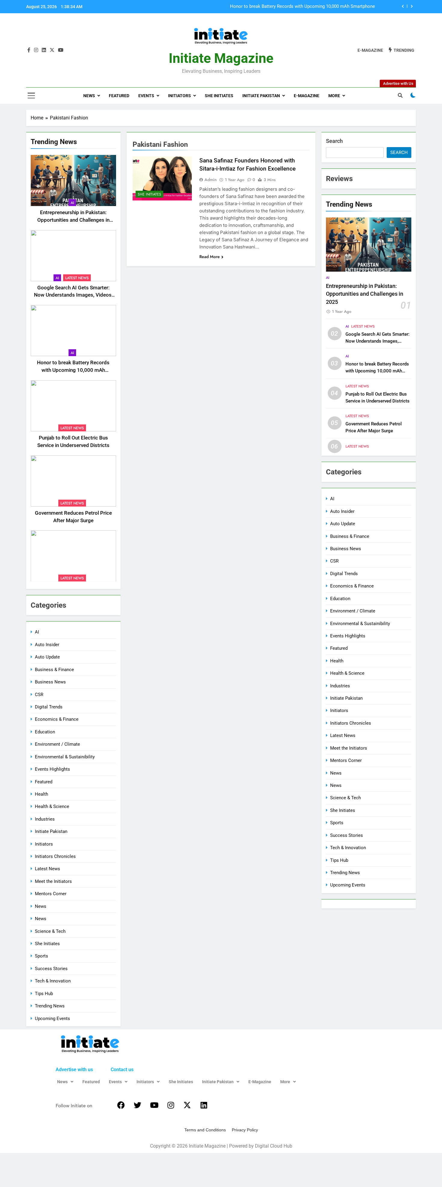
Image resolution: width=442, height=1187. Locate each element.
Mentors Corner (50, 893)
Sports (41, 956)
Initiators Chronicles (55, 856)
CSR (39, 694)
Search (334, 141)
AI (72, 202)
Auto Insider (47, 644)
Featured (119, 95)
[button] (65, 1081)
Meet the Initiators (53, 881)
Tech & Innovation (53, 981)
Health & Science (52, 806)
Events (146, 95)
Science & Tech (50, 931)
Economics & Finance (56, 719)
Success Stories (51, 968)
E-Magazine (306, 95)
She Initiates (219, 95)
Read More (209, 257)
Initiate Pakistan (261, 95)
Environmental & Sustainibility (65, 757)
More (334, 95)
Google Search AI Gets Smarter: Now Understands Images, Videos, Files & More (73, 295)
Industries (45, 819)
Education (45, 732)
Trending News (50, 1006)
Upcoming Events (52, 1018)
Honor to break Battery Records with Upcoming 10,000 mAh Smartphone (302, 6)
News (89, 95)
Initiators (179, 95)
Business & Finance (54, 669)
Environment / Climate (57, 744)
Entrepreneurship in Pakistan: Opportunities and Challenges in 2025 (73, 220)
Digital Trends (49, 707)
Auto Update (47, 657)
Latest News (77, 278)
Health (41, 794)
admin (210, 180)
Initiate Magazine (221, 58)
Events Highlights (52, 769)
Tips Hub (44, 993)
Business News (50, 682)
